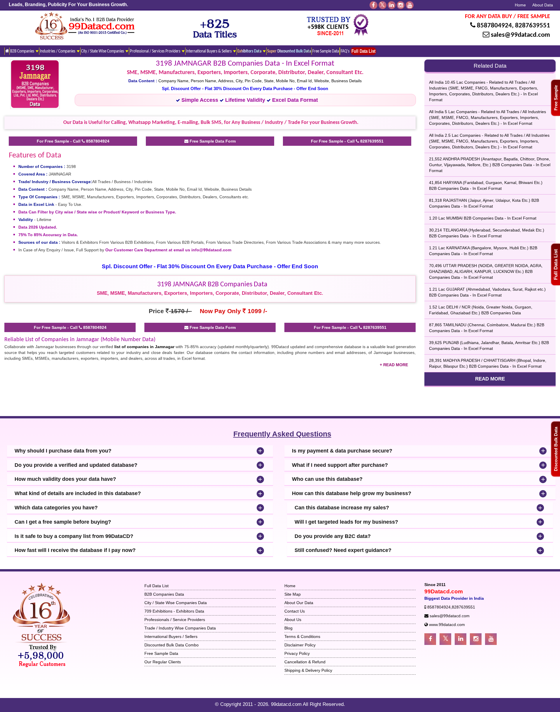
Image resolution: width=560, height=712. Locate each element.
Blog (288, 628)
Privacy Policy (297, 653)
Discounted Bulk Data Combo (171, 645)
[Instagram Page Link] (476, 639)
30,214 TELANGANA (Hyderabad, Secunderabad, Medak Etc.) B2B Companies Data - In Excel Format (486, 233)
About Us (292, 619)
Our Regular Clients (162, 662)
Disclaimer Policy (300, 645)
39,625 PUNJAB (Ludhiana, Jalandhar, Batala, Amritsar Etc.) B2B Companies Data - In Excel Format (489, 345)
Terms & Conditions (302, 636)
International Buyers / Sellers (170, 636)
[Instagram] (401, 5)
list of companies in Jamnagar (144, 346)
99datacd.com (287, 704)
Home (520, 5)
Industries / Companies (58, 51)
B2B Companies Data (164, 594)
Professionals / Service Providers (174, 619)
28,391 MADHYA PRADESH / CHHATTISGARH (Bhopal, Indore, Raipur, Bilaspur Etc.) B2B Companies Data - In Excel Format (487, 363)
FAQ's (345, 51)
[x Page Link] (445, 639)
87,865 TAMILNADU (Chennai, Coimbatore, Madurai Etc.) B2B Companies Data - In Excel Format (486, 327)
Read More (490, 379)
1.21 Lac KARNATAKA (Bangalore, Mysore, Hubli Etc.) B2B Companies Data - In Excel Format (483, 250)
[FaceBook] (373, 5)
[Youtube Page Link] (491, 639)
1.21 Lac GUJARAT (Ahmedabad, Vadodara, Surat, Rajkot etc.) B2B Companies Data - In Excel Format (487, 292)
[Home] (6, 51)
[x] (382, 5)
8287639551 (532, 25)
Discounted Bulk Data (555, 449)
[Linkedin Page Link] (460, 639)
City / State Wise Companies (103, 51)
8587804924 (494, 25)
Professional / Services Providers (155, 51)
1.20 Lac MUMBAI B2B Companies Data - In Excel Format (482, 218)
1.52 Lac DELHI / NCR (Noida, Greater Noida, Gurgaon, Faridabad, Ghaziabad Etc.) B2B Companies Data (480, 310)
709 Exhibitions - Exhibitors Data (174, 611)
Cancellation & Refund (305, 662)
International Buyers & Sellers (209, 51)
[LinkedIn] (392, 5)
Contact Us (294, 611)
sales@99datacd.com (520, 35)
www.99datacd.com (447, 624)
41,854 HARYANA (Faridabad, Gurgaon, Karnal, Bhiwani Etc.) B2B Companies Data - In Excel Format (485, 185)
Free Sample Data (325, 51)
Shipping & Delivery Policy (308, 670)
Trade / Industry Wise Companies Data (180, 628)
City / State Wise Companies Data (175, 602)
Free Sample (555, 98)
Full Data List (556, 264)
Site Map (292, 594)
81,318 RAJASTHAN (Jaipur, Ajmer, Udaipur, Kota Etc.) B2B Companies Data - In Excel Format (484, 203)
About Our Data (298, 602)
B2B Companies (22, 51)
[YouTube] (410, 5)
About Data (542, 5)
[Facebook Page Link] (430, 639)
